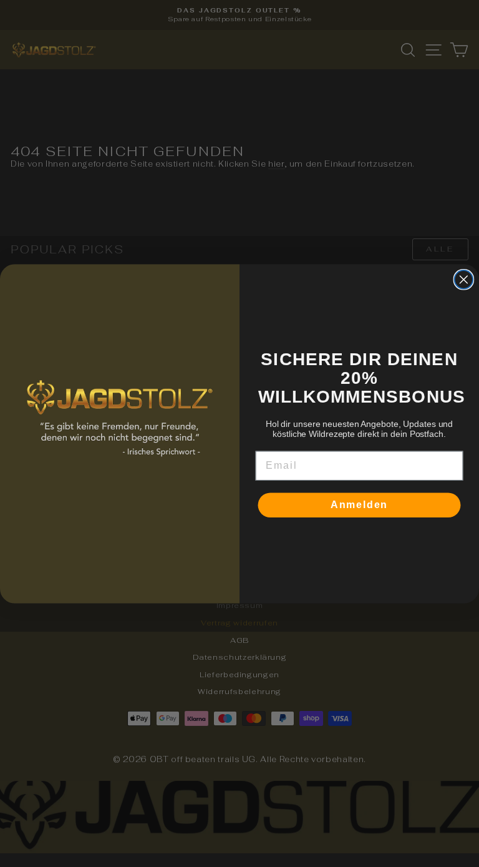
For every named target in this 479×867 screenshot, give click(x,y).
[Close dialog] (464, 279)
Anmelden (360, 504)
